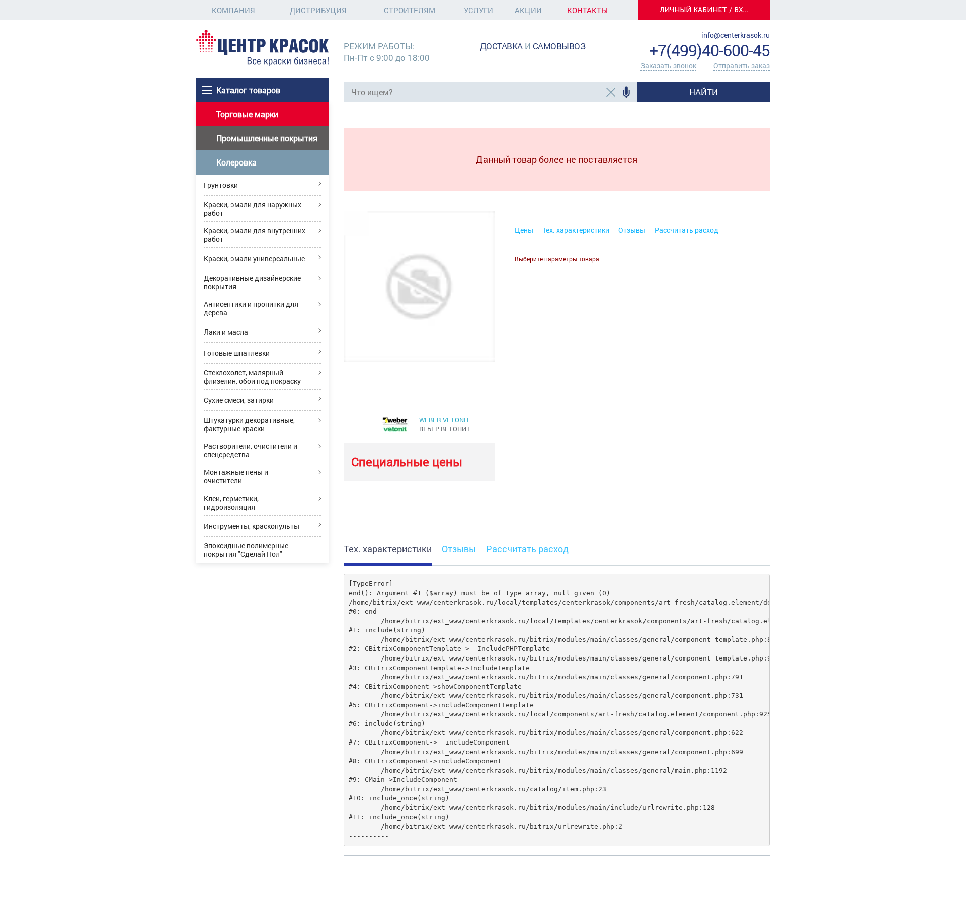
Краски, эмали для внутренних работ (254, 235)
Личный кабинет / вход (707, 10)
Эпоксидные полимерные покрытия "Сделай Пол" (246, 550)
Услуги (478, 10)
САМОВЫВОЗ (559, 46)
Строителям (409, 10)
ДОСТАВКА (501, 46)
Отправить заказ (741, 65)
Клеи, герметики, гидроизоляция (231, 502)
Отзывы (632, 230)
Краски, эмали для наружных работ (252, 209)
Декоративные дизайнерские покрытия (252, 282)
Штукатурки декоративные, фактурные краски (249, 424)
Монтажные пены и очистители (236, 476)
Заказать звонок (668, 65)
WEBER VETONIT (444, 419)
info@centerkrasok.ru (735, 35)
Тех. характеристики (575, 230)
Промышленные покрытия (266, 138)
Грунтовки (221, 185)
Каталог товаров (248, 90)
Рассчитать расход (686, 230)
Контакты (587, 10)
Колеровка (236, 162)
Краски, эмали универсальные (254, 258)
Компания (233, 10)
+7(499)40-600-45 (709, 50)
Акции (528, 10)
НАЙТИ (703, 92)
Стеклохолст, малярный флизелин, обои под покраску (252, 377)
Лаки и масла (226, 332)
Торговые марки (247, 114)
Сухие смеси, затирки (239, 400)
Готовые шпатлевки (237, 353)
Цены (524, 230)
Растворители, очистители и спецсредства (250, 450)
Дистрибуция (318, 10)
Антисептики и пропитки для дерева (251, 308)
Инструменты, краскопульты (251, 526)
